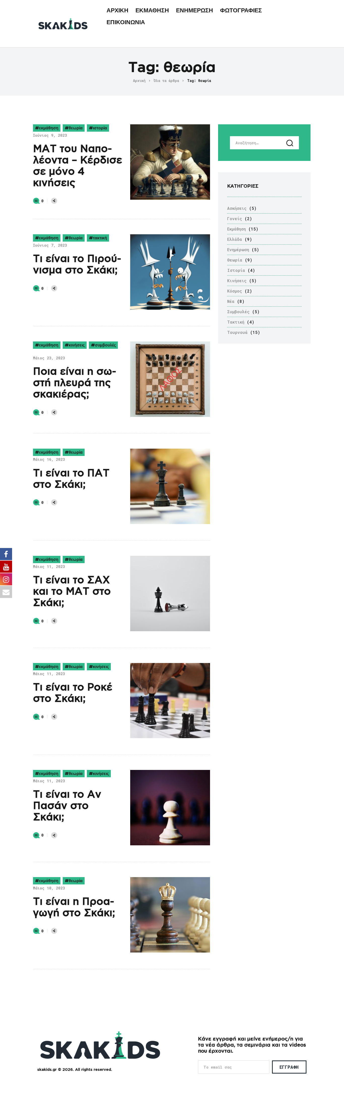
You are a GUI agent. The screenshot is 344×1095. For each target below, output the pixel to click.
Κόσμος (234, 291)
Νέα (230, 301)
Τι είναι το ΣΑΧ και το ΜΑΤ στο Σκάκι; (72, 592)
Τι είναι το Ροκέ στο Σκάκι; (72, 693)
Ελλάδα (234, 239)
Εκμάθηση (48, 128)
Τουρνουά (237, 332)
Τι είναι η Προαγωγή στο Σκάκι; (74, 908)
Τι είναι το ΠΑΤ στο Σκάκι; (71, 479)
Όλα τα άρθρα (166, 80)
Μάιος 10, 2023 (49, 887)
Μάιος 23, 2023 (49, 357)
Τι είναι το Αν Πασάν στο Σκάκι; (67, 806)
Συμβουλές (105, 345)
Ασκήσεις (237, 208)
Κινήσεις (77, 345)
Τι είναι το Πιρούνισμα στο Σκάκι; (77, 265)
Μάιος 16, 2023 (49, 459)
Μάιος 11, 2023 (49, 566)
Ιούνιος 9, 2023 (50, 135)
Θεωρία (76, 128)
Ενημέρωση (238, 249)
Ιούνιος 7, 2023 (50, 245)
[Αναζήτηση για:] (264, 142)
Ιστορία (100, 128)
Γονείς (234, 218)
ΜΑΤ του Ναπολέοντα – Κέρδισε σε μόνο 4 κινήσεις (77, 166)
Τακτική (100, 238)
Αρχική (139, 80)
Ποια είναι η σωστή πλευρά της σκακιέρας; (74, 383)
